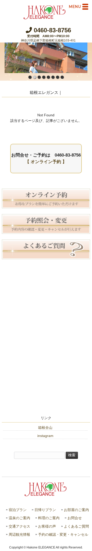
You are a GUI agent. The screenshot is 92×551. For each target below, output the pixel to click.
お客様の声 (47, 526)
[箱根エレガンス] (45, 17)
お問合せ (74, 518)
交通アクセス (19, 526)
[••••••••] (46, 58)
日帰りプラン (45, 510)
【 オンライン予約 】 (46, 161)
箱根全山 (45, 428)
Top (87, 546)
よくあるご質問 (76, 526)
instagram (45, 436)
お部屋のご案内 (76, 510)
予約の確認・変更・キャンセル (63, 534)
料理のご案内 (49, 518)
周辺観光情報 (19, 534)
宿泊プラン (18, 510)
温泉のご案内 (19, 518)
